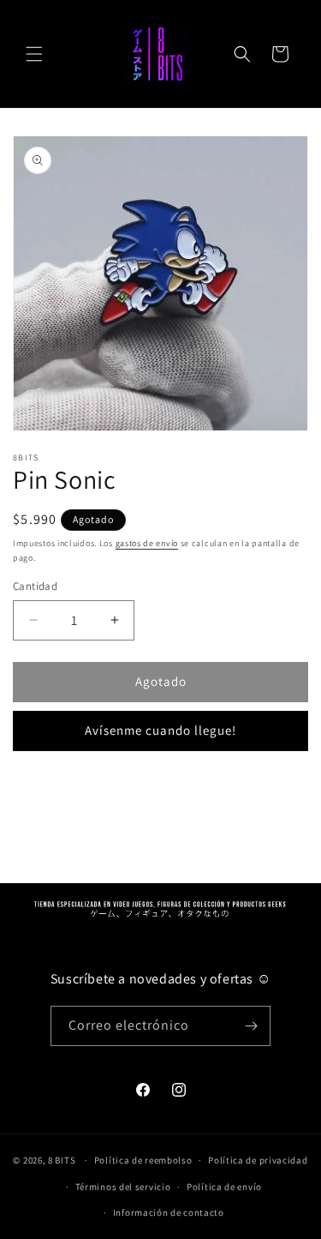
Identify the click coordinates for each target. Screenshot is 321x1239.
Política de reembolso (143, 1160)
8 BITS (61, 1160)
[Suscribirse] (251, 1026)
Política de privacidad (257, 1160)
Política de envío (224, 1187)
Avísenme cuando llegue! (160, 730)
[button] (34, 54)
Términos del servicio (123, 1187)
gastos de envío (147, 543)
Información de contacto (168, 1212)
